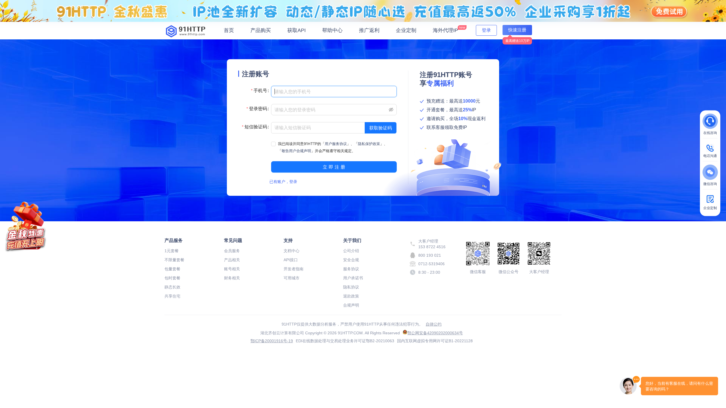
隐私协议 (351, 287)
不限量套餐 (174, 260)
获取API (296, 30)
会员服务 (232, 250)
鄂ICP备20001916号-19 (271, 341)
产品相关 (232, 260)
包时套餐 (172, 278)
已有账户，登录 (283, 181)
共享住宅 (172, 296)
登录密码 (258, 108)
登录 (486, 30)
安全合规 (351, 260)
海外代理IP (449, 29)
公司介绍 (351, 250)
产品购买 (260, 30)
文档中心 (291, 250)
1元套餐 (171, 250)
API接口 (291, 260)
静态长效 (172, 287)
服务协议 (351, 269)
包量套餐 (172, 269)
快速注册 (517, 29)
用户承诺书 (353, 278)
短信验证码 (255, 126)
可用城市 (291, 278)
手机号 (260, 90)
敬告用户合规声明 (296, 150)
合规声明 (351, 305)
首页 (229, 30)
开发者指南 (293, 269)
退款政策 (351, 296)
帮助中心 (332, 30)
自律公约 (434, 324)
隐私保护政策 (369, 143)
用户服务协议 (336, 143)
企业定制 (406, 30)
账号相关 (232, 269)
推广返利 (369, 30)
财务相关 (232, 278)
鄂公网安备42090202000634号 (435, 333)
